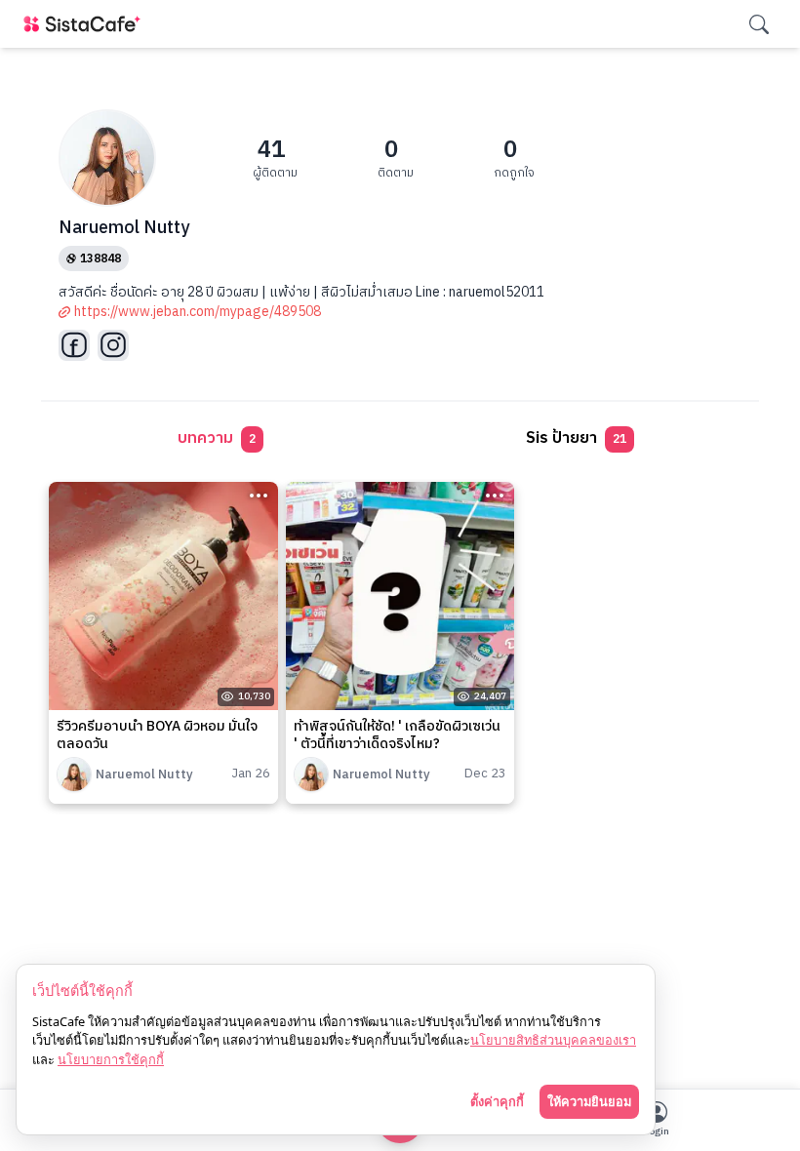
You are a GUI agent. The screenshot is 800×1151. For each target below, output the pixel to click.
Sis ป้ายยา (576, 438)
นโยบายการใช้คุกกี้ (111, 1059)
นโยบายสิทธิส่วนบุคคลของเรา (553, 1040)
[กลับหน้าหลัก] (85, 24)
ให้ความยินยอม (589, 1101)
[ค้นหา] (759, 24)
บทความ (217, 438)
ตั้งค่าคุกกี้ (497, 1101)
